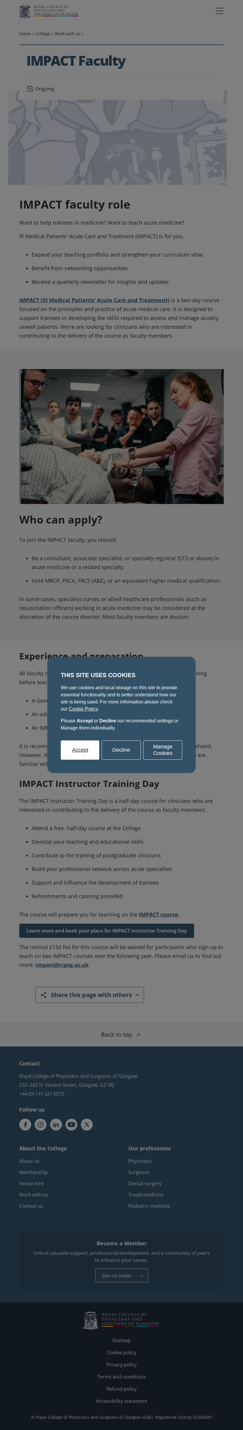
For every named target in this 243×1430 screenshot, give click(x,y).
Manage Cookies (162, 750)
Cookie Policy (83, 708)
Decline (121, 750)
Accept (80, 750)
